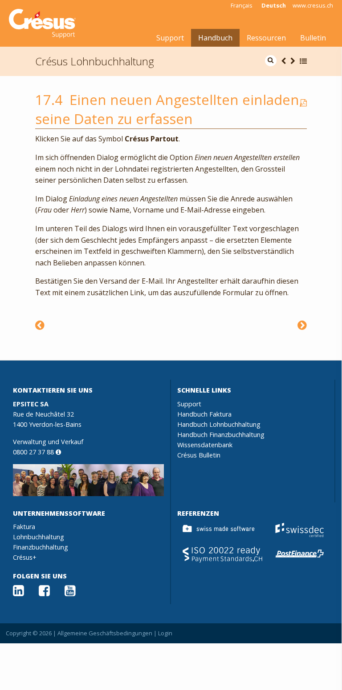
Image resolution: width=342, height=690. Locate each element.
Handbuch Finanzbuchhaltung (221, 434)
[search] (271, 60)
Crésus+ (25, 557)
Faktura (24, 526)
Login (165, 633)
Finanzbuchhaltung (40, 547)
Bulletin (313, 38)
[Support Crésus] (42, 23)
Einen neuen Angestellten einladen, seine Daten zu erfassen (169, 109)
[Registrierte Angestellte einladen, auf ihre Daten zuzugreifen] (40, 324)
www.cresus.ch (313, 5)
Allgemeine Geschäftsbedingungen (104, 633)
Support (170, 38)
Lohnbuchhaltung (38, 537)
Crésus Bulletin (198, 455)
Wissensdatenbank (204, 445)
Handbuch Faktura (204, 414)
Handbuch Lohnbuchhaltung (219, 424)
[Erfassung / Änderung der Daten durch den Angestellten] (302, 324)
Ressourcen (266, 38)
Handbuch (215, 38)
